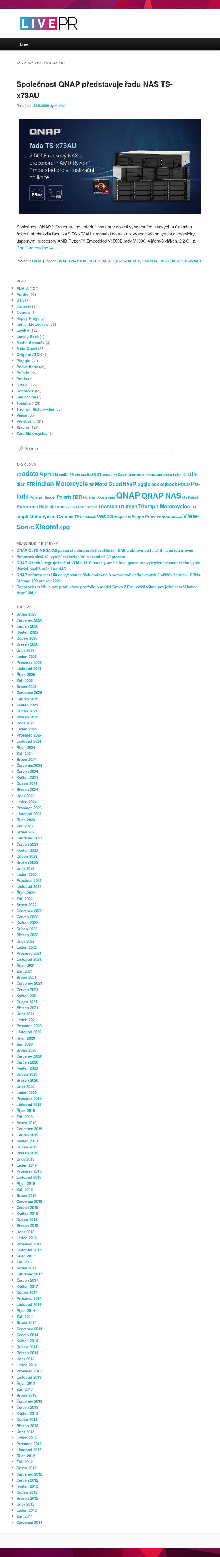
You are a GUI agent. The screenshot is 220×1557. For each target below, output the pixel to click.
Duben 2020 (27, 1074)
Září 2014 (25, 1316)
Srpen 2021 (26, 977)
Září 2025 (25, 680)
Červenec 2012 (29, 1474)
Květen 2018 (27, 1213)
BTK (20, 300)
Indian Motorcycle (32, 324)
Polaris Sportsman (99, 497)
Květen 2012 (27, 1486)
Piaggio (23, 360)
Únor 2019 (25, 1159)
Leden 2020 (27, 1092)
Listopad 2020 (29, 1031)
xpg (64, 526)
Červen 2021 (27, 989)
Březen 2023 (27, 862)
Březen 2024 (27, 789)
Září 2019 (25, 1116)
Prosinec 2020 (29, 1025)
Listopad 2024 (29, 741)
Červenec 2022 (29, 910)
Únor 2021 (25, 1013)
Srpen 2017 (26, 1268)
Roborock (25, 391)
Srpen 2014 (26, 1322)
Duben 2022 (27, 928)
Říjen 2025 (26, 674)
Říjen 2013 (26, 1383)
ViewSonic (26, 421)
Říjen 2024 (26, 747)
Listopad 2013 (29, 1377)
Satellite (47, 506)
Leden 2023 (27, 874)
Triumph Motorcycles (35, 409)
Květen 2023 (27, 850)
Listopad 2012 (29, 1449)
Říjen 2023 (26, 820)
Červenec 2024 (29, 765)
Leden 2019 (27, 1165)
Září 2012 (25, 1461)
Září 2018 (25, 1189)
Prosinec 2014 (29, 1298)
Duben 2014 (27, 1346)
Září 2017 (25, 1262)
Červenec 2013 (29, 1401)
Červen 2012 (27, 1480)
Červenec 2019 (29, 1128)
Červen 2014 (27, 1334)
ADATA (23, 288)
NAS (127, 484)
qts (184, 497)
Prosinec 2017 (29, 1244)
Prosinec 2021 (29, 953)
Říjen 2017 (26, 1256)
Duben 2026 (27, 638)
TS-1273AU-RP (101, 260)
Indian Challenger (159, 474)
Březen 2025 (27, 717)
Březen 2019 (27, 1153)
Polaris (23, 372)
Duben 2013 (27, 1419)
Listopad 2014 (29, 1304)
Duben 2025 (27, 711)
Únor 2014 (25, 1358)
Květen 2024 (27, 777)
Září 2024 (25, 753)
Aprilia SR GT (91, 474)
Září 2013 (25, 1389)
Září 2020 (25, 1044)
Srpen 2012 (26, 1467)
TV (76, 516)
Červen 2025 (27, 699)
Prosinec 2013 (29, 1371)
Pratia (22, 378)
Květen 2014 (27, 1340)
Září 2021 (25, 971)
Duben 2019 (27, 1147)
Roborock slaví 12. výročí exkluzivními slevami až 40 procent (71, 556)
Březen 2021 (27, 1007)
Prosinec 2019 (29, 1098)
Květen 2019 (27, 1141)
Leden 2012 (27, 1510)
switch (70, 507)
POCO (184, 484)
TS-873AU (150, 260)
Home (23, 44)
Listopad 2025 (29, 668)
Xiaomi (23, 427)
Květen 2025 (27, 705)
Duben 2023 (27, 856)
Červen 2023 (27, 844)
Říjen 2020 (26, 1038)
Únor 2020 (25, 1086)
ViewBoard (174, 517)
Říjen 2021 (26, 965)
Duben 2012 (27, 1492)
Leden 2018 (27, 1237)
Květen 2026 (27, 632)
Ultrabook (88, 517)
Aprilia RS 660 (69, 474)
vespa (105, 516)
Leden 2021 (27, 1019)
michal (59, 105)
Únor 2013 (25, 1431)
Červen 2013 (27, 1407)
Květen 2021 (27, 995)
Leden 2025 (27, 729)
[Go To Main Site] (38, 34)
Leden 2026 (27, 656)
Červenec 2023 (29, 838)
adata (30, 473)
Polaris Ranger (43, 497)
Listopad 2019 (29, 1104)
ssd (61, 506)
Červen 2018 (27, 1207)
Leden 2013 (27, 1437)
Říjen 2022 (26, 892)
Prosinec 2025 (29, 662)
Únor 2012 (25, 1504)
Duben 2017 (27, 1292)
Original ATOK (29, 354)
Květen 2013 (27, 1413)
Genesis (24, 306)
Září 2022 (25, 898)
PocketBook (27, 366)
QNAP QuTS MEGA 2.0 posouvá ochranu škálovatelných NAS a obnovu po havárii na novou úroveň (105, 550)
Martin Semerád (31, 342)
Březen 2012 (27, 1498)
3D (19, 474)
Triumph (127, 506)
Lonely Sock (28, 336)
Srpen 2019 (26, 1122)
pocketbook (164, 484)
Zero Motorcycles (32, 433)
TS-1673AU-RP (127, 260)
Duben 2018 (27, 1219)
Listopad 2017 (29, 1250)
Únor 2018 (25, 1231)
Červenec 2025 (29, 692)
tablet (80, 506)
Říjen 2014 (26, 1310)
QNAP (37, 260)
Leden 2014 (27, 1364)
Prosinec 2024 (29, 735)
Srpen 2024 (26, 759)
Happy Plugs (28, 318)
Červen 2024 (27, 771)
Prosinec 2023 (29, 807)
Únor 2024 (25, 795)
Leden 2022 (27, 947)
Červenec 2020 (29, 1056)
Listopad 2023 (29, 813)
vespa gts (122, 516)
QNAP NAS (78, 260)
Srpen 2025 (26, 686)
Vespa (22, 415)
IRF (91, 484)
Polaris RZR (69, 496)
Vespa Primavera (148, 516)
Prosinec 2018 (29, 1171)
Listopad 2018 (29, 1177)
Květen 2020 (27, 1068)
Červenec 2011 (29, 1522)
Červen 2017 (27, 1280)
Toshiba (24, 403)
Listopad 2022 (29, 886)
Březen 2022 (27, 934)
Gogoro (23, 312)
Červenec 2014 (29, 1328)
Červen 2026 (27, 626)
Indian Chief (182, 474)
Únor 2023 (25, 868)
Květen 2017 (27, 1286)
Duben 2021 (27, 1001)
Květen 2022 (27, 922)
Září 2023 (25, 826)
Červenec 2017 (29, 1274)
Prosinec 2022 (29, 880)
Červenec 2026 (29, 620)
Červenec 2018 (29, 1201)
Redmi (193, 497)
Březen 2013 (27, 1425)
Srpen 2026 (26, 614)
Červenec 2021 (29, 983)
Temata (91, 507)
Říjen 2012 (26, 1455)
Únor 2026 (25, 650)
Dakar (123, 474)
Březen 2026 (27, 644)
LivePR (23, 330)
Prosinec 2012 (29, 1443)
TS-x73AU (192, 260)
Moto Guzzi (27, 348)
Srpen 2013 (26, 1395)
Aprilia (22, 294)
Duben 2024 (27, 783)
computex (109, 474)
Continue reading (35, 248)
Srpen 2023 (26, 832)
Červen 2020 (27, 1062)
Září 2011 (25, 1516)
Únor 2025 (25, 723)
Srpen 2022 (26, 904)
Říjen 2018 (26, 1183)
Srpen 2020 (26, 1050)
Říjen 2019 (26, 1110)
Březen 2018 (27, 1225)
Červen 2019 (27, 1135)
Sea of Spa (26, 397)
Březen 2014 (27, 1352)
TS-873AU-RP (171, 260)
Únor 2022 (25, 941)
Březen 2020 (27, 1080)
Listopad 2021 (29, 959)
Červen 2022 (27, 916)
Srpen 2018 (26, 1195)
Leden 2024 (27, 801)
